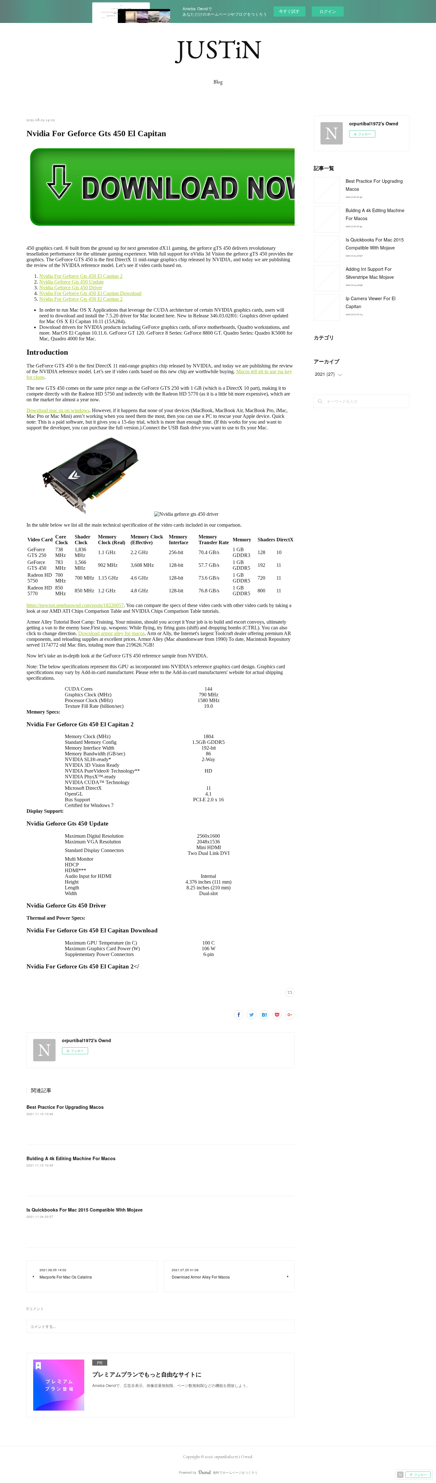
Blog (218, 81)
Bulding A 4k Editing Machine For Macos (71, 1158)
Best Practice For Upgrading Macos (65, 1107)
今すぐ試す (289, 11)
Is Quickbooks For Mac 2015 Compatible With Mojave (84, 1209)
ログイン (327, 11)
